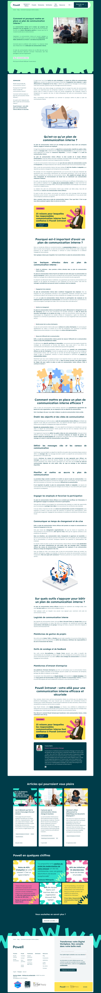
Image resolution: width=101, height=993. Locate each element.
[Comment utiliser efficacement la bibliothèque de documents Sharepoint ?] (76, 797)
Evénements (45, 958)
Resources (62, 5)
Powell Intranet (19, 836)
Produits (34, 5)
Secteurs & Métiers (26, 4)
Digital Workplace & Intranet (22, 834)
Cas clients (45, 966)
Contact (22, 958)
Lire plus (85, 986)
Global (32, 834)
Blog (18, 9)
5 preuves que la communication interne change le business (49, 812)
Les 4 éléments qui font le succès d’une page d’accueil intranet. (24, 812)
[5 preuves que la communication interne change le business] (50, 797)
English (14, 971)
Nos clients (56, 4)
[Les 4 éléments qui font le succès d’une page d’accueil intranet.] (25, 797)
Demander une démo (49, 920)
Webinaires (45, 960)
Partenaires (41, 5)
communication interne (21, 27)
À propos (23, 955)
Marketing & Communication (48, 838)
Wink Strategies (23, 978)
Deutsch (24, 971)
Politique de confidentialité (28, 975)
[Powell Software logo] (13, 4)
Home (14, 9)
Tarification (49, 5)
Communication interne (23, 58)
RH (57, 838)
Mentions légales (17, 975)
